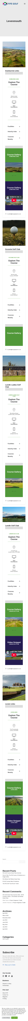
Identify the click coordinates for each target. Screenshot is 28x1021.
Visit (14, 105)
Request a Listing (7, 983)
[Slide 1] (12, 175)
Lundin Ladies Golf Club (13, 386)
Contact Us (5, 995)
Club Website (14, 107)
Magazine (5, 996)
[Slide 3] (15, 175)
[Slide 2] (14, 175)
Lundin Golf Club (12, 526)
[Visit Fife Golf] (11, 4)
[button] (24, 3)
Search (4, 859)
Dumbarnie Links (12, 71)
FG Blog (5, 998)
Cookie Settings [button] (6, 1017)
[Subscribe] (14, 958)
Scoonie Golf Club (12, 249)
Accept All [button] (14, 1017)
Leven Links (10, 704)
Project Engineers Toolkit (16, 900)
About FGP (5, 993)
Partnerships (6, 985)
